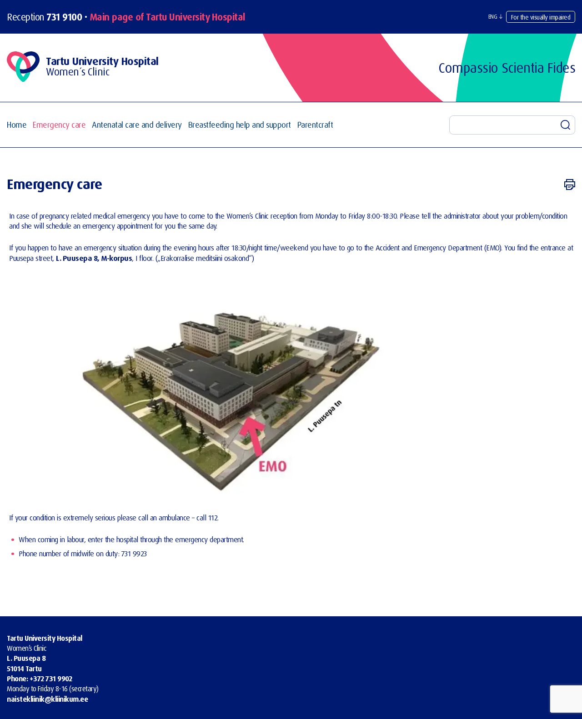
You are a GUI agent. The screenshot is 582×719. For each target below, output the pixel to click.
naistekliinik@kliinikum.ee (47, 699)
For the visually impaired (541, 17)
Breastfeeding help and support (239, 125)
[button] (495, 17)
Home (16, 125)
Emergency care (59, 125)
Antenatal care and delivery (137, 125)
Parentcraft (315, 125)
